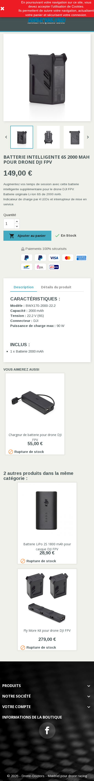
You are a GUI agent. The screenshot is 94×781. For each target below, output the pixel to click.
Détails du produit (56, 287)
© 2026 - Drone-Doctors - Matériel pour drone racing (47, 776)
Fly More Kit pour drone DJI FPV (47, 630)
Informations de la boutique (32, 717)
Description (24, 287)
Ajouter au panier (27, 236)
